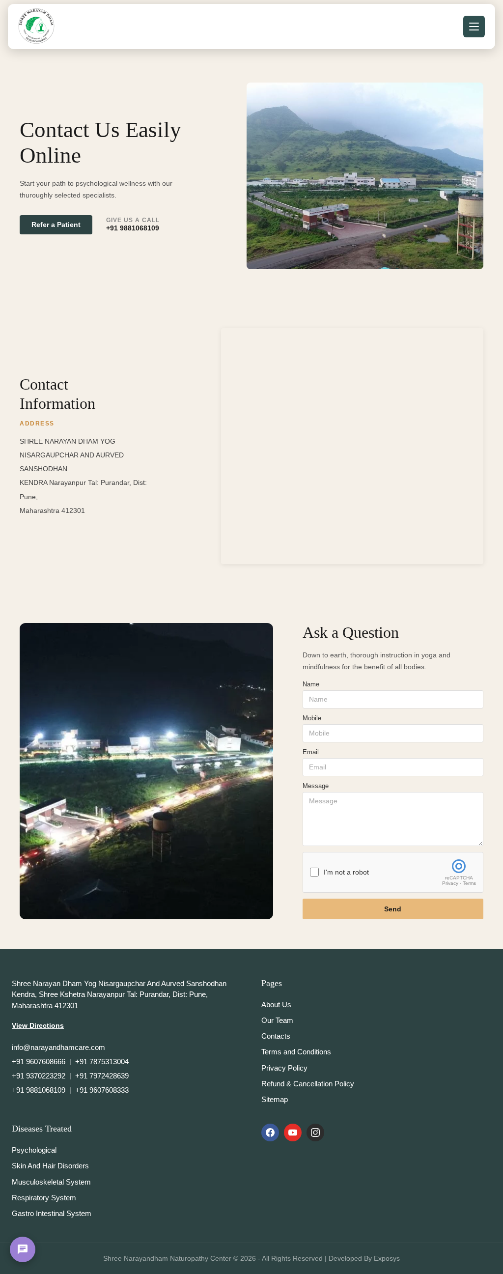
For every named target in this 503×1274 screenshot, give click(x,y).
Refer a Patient (56, 224)
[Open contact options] (22, 1249)
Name (311, 684)
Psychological (34, 1150)
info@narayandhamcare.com (58, 1047)
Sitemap (274, 1099)
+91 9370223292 (38, 1076)
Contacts (275, 1036)
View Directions (38, 1025)
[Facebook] (270, 1132)
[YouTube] (293, 1132)
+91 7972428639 (102, 1076)
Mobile (312, 718)
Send (392, 909)
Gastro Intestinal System (51, 1213)
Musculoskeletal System (51, 1182)
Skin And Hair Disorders (50, 1165)
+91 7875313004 (102, 1061)
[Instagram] (315, 1132)
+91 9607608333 (102, 1090)
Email (311, 752)
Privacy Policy (284, 1068)
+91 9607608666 (38, 1061)
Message (316, 786)
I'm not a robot (346, 872)
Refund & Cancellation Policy (307, 1083)
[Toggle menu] (474, 26)
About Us (276, 1004)
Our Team (277, 1020)
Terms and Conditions (296, 1052)
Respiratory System (44, 1197)
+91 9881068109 (132, 228)
